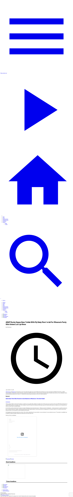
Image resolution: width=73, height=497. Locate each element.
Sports (4, 222)
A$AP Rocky (8, 391)
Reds (6, 223)
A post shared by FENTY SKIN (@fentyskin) (22, 454)
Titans (6, 224)
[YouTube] (5, 317)
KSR (3, 216)
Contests (4, 221)
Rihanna (13, 391)
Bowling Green (5, 218)
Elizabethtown (5, 220)
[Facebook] (5, 314)
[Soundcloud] (5, 316)
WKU (4, 217)
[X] (4, 315)
